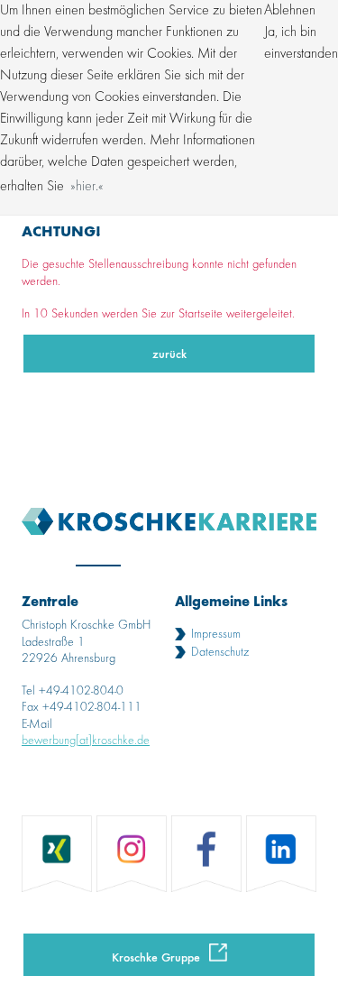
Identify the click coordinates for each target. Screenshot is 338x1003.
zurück (169, 353)
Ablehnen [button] (289, 11)
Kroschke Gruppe (156, 956)
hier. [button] (87, 186)
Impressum (216, 634)
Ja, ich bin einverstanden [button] (301, 43)
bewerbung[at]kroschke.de (86, 740)
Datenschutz (220, 652)
